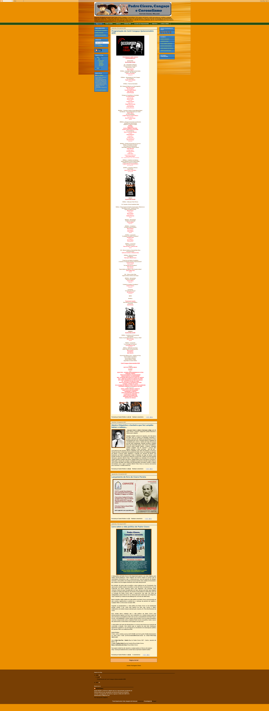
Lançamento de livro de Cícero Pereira (129, 477)
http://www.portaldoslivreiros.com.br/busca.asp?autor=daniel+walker (131, 649)
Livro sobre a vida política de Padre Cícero (130, 527)
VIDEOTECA (154, 23)
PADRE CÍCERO (109, 23)
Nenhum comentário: (138, 417)
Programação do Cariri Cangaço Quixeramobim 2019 (101, 63)
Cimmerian (140, 701)
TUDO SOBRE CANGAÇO (166, 43)
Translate (100, 45)
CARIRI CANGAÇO (165, 39)
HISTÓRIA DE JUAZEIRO (101, 30)
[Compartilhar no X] (149, 417)
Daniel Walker (100, 75)
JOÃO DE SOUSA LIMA (166, 50)
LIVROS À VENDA (164, 23)
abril (99, 59)
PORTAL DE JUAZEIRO (100, 35)
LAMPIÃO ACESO (164, 41)
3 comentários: (136, 654)
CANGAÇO (118, 23)
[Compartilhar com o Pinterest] (152, 417)
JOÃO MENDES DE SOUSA (167, 48)
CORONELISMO (127, 23)
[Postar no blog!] (148, 417)
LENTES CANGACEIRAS (166, 45)
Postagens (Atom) (136, 665)
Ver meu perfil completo (100, 90)
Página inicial (99, 23)
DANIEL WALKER (99, 32)
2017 (98, 68)
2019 (98, 57)
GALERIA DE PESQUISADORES (141, 23)
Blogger (154, 701)
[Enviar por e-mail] (146, 417)
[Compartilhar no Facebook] (150, 417)
